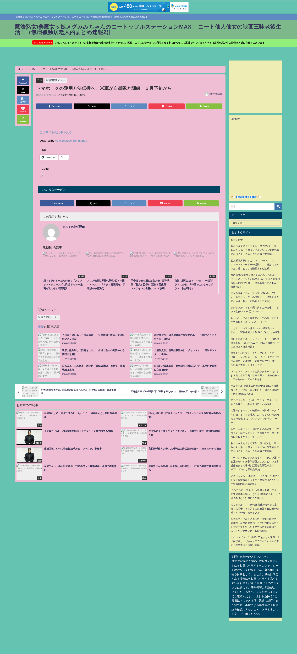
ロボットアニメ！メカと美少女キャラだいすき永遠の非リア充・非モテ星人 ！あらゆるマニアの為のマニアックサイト (255, 375)
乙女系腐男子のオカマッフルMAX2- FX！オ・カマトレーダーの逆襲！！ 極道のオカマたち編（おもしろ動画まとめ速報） (255, 264)
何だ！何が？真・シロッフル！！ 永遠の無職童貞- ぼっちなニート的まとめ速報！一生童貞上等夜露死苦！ (255, 343)
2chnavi (235, 118)
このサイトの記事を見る (56, 132)
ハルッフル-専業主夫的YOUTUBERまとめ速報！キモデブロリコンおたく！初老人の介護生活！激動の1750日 (255, 389)
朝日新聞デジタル (57, 80)
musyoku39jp (216, 94)
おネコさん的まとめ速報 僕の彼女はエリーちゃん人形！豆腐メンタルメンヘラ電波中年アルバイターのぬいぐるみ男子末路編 (255, 250)
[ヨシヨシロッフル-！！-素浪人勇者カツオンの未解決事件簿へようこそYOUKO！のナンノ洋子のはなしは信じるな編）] (255, 494)
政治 (39, 80)
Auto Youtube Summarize (71, 140)
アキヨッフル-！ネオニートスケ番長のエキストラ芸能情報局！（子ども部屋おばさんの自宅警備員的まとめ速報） (255, 480)
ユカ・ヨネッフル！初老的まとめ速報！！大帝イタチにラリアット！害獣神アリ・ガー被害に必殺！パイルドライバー (255, 433)
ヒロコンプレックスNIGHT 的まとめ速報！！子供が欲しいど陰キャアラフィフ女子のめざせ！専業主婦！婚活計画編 (255, 541)
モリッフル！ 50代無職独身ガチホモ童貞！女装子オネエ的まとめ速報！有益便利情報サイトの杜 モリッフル (255, 508)
